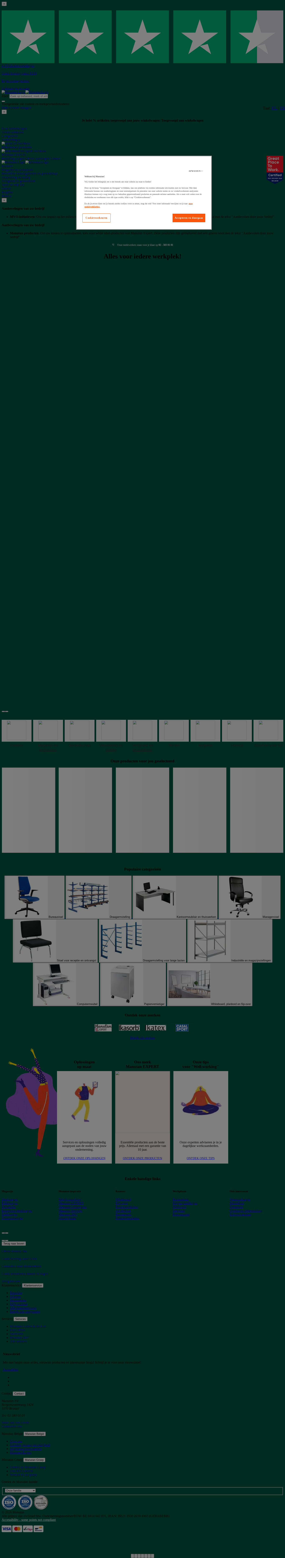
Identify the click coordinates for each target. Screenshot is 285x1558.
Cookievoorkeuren (96, 217)
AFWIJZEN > (196, 171)
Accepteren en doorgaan (189, 217)
